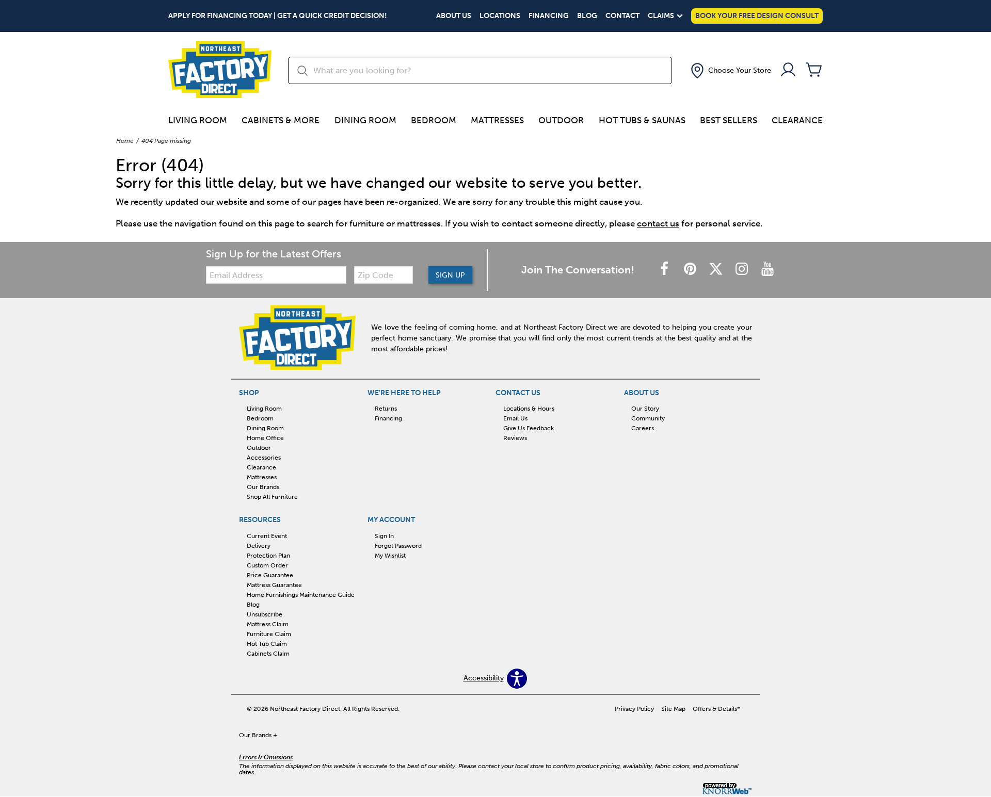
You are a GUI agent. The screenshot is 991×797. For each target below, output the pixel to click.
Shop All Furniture (272, 496)
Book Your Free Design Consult (757, 15)
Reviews (515, 438)
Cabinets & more (280, 120)
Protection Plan (268, 555)
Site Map (673, 708)
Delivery (258, 545)
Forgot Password (398, 545)
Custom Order (267, 565)
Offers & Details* (716, 708)
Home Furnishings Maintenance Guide (301, 594)
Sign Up (450, 275)
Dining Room (365, 120)
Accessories (264, 457)
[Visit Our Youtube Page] (767, 269)
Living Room (197, 120)
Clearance (797, 120)
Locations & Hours (528, 408)
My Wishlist (390, 555)
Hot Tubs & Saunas (642, 120)
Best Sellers (728, 120)
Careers (642, 428)
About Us (453, 16)
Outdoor (561, 120)
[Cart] (814, 70)
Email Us (515, 418)
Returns (386, 408)
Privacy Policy (634, 708)
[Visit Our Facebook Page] (665, 269)
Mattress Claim (268, 624)
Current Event (267, 536)
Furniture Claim (269, 634)
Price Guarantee (270, 575)
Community (648, 418)
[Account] (788, 70)
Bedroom (433, 120)
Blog (587, 16)
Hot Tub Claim (267, 643)
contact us (658, 223)
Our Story (645, 408)
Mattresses (497, 120)
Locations (499, 16)
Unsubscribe (264, 614)
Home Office (265, 438)
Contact (622, 16)
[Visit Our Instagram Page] (742, 269)
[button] (730, 70)
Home (125, 140)
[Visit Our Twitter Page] (717, 269)
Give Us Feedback (528, 428)
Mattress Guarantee (274, 585)
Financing (549, 16)
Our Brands (263, 487)
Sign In (384, 536)
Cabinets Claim (268, 653)
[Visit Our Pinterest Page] (691, 269)
